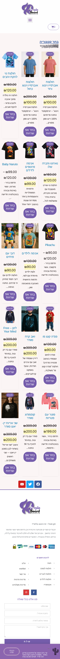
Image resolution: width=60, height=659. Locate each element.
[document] (30, 329)
